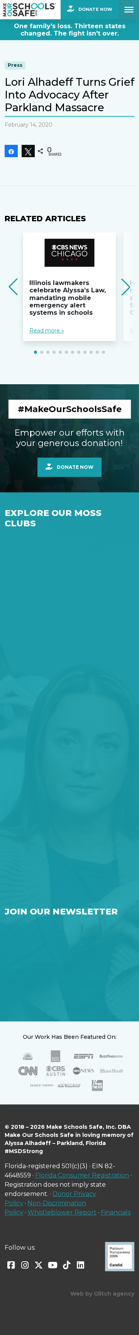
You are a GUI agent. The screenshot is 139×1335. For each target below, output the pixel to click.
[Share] (11, 151)
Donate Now (94, 9)
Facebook (11, 1265)
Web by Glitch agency (102, 1293)
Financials (116, 1212)
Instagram (25, 1265)
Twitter (38, 1265)
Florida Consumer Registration (82, 1175)
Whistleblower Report (62, 1212)
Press (15, 65)
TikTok (66, 1265)
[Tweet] (28, 151)
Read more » (46, 330)
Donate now (74, 467)
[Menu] (129, 9)
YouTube (52, 1265)
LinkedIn (80, 1265)
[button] (35, 352)
